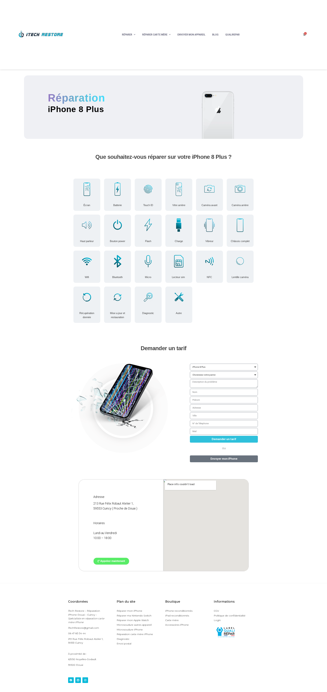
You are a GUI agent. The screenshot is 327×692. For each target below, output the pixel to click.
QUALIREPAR (232, 34)
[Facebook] (71, 680)
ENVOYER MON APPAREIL (191, 34)
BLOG (215, 34)
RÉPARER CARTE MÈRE (154, 34)
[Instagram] (85, 680)
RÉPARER (127, 34)
